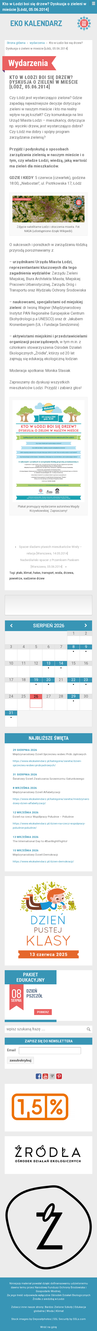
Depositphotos (42, 1319)
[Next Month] (86, 626)
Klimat (60, 1311)
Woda (50, 1311)
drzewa (68, 572)
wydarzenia (37, 43)
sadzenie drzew (34, 578)
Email (11, 1050)
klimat (28, 572)
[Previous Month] (11, 626)
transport (48, 572)
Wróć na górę (48, 1327)
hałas (36, 572)
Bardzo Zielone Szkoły (59, 1307)
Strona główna (16, 43)
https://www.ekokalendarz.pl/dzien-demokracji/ (43, 861)
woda (58, 572)
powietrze (15, 578)
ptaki (19, 572)
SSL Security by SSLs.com (69, 1319)
